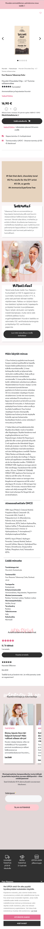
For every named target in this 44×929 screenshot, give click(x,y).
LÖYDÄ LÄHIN (36, 860)
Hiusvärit (4, 68)
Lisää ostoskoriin (20, 121)
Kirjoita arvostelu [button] (22, 655)
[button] (10, 115)
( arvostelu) (16, 87)
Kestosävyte (13, 68)
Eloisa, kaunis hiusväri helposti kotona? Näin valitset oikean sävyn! (15, 735)
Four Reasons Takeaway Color (13, 75)
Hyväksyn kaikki (22, 917)
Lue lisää (34, 911)
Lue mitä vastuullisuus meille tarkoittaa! (22, 334)
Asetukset (22, 923)
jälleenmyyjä (37, 863)
